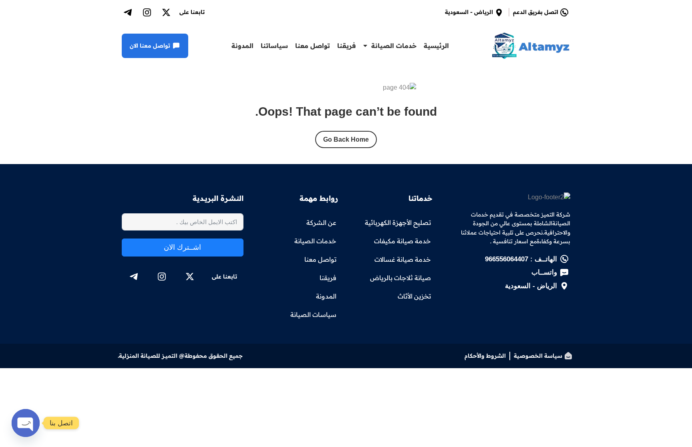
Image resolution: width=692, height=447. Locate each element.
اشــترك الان (182, 247)
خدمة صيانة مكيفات (402, 241)
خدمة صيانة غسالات (402, 259)
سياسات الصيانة (313, 315)
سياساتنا (274, 46)
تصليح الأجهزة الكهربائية (398, 222)
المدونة (242, 46)
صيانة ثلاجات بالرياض (400, 278)
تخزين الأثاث (414, 296)
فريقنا (346, 46)
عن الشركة (321, 222)
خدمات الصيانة (393, 46)
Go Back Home (346, 139)
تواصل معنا (312, 46)
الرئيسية (436, 46)
